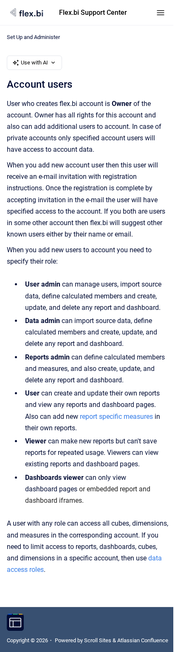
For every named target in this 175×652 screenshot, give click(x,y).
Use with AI (34, 62)
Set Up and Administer (33, 37)
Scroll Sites (97, 640)
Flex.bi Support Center (93, 12)
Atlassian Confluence (142, 640)
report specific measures (116, 416)
